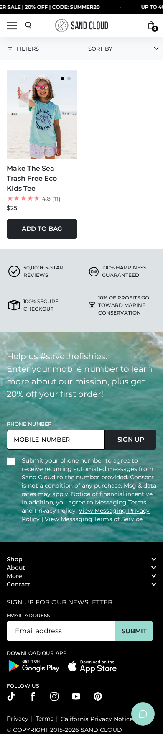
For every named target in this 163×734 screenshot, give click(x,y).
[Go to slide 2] (69, 78)
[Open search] (28, 25)
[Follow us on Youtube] (76, 696)
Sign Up (130, 439)
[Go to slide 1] (62, 78)
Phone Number (29, 424)
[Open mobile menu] (12, 25)
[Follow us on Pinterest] (98, 696)
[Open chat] (143, 714)
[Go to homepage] (81, 25)
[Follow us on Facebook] (32, 696)
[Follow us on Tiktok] (11, 696)
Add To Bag (42, 229)
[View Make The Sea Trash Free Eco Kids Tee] (42, 114)
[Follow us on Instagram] (54, 696)
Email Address (28, 615)
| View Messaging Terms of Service (92, 519)
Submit (134, 631)
